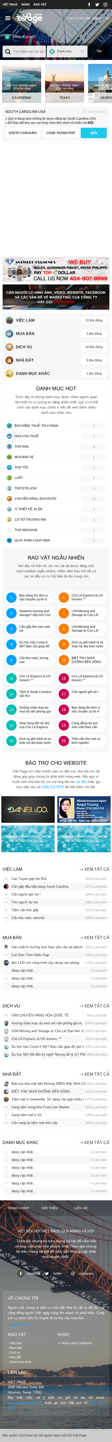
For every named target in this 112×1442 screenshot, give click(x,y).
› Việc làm (15, 1343)
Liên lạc (81, 1208)
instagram (86, 1273)
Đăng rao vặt (24, 37)
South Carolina (23, 133)
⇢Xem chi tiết (18, 1325)
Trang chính (18, 1208)
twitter (57, 1273)
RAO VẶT (40, 4)
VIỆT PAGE (10, 4)
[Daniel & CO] (28, 821)
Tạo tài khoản (79, 18)
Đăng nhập (100, 18)
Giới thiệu (49, 1208)
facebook (33, 1273)
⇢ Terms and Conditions (75, 1343)
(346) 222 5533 (52, 787)
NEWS (25, 4)
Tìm (99, 51)
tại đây (81, 782)
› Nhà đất (14, 1357)
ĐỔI (94, 133)
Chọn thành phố (60, 133)
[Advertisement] (56, 201)
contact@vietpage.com (25, 1403)
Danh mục (64, 51)
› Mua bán (15, 1348)
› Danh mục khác (20, 1362)
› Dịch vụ (14, 1352)
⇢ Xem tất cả (94, 869)
